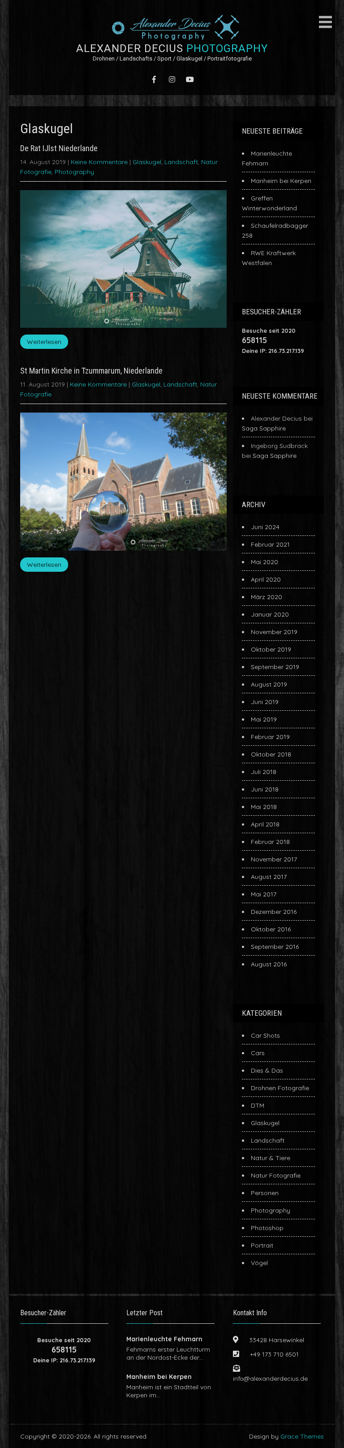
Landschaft (181, 162)
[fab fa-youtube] (190, 79)
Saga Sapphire (264, 428)
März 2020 (266, 597)
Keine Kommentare (99, 162)
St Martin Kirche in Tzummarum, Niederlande (91, 370)
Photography (74, 172)
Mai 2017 (263, 894)
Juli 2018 (263, 772)
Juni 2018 (265, 789)
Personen (265, 1193)
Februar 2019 (270, 737)
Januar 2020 (270, 614)
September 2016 (275, 947)
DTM (257, 1105)
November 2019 (274, 632)
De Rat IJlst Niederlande (59, 148)
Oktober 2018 (271, 754)
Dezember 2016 (274, 912)
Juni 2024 (265, 527)
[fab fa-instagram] (172, 79)
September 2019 (275, 667)
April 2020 (266, 579)
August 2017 (269, 877)
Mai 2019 (264, 719)
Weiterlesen (44, 342)
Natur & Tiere (270, 1158)
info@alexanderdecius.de (270, 1378)
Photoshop (267, 1228)
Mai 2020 (264, 562)
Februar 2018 (270, 842)
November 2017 (274, 859)
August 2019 (269, 684)
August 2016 (269, 964)
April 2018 (265, 824)
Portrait (262, 1245)
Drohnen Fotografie (280, 1088)
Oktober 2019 (271, 649)
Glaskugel (147, 162)
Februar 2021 (270, 544)
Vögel (259, 1263)
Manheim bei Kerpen (281, 181)
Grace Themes (302, 1436)
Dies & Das (267, 1070)
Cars (258, 1053)
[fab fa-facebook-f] (154, 79)
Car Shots (265, 1035)
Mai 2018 (264, 807)
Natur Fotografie (276, 1175)
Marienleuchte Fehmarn (164, 1339)
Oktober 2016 (271, 929)
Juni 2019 (265, 702)
